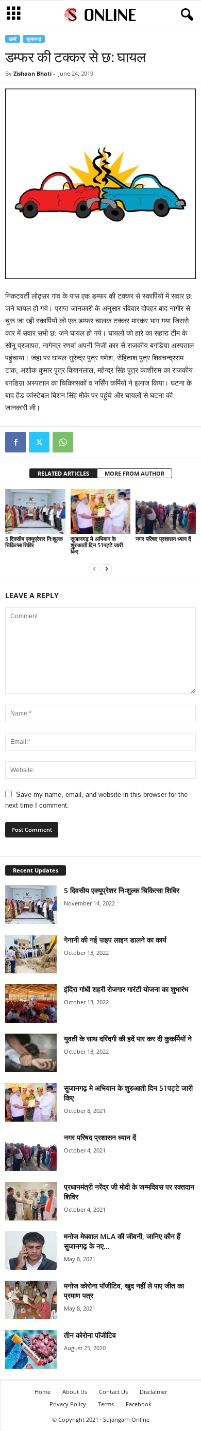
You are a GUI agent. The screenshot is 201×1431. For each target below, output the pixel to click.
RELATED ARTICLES (63, 473)
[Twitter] (39, 442)
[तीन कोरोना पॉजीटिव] (31, 1349)
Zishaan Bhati (32, 73)
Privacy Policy (67, 1404)
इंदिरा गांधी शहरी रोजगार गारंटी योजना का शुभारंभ (126, 989)
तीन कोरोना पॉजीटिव (90, 1335)
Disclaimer (153, 1391)
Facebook (139, 1404)
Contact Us (113, 1391)
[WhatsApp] (63, 442)
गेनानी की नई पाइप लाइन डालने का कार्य (115, 940)
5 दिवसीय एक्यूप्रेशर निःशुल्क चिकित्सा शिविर (34, 542)
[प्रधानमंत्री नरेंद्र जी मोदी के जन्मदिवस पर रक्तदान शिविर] (31, 1201)
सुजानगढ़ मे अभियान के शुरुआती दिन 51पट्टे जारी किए (97, 545)
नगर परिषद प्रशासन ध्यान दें (163, 539)
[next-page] (107, 568)
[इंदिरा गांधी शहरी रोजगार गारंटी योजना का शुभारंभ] (31, 1003)
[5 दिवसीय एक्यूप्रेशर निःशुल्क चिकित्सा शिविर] (35, 511)
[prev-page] (94, 568)
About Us (74, 1391)
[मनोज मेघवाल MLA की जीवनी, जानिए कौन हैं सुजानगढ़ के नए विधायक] (31, 1250)
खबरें (12, 39)
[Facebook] (15, 442)
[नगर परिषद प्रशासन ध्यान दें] (166, 511)
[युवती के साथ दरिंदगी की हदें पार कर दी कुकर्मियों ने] (31, 1053)
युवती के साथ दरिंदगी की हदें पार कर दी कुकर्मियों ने (128, 1038)
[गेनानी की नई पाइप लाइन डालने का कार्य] (31, 954)
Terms (106, 1404)
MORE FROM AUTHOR (134, 473)
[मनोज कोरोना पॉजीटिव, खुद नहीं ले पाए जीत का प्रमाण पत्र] (31, 1300)
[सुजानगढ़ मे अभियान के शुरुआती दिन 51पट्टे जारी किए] (101, 511)
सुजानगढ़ (33, 39)
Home (43, 1391)
